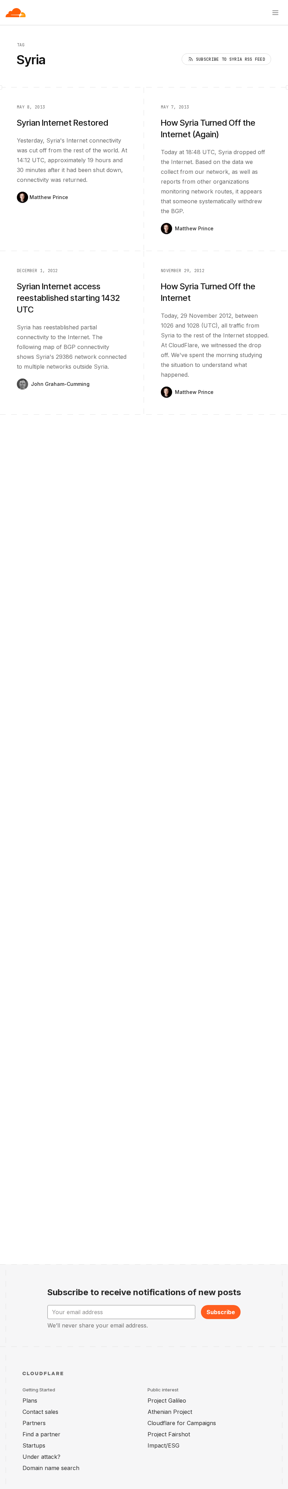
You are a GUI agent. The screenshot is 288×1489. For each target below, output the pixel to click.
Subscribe (221, 1312)
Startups (33, 1445)
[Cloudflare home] (16, 12)
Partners (34, 1423)
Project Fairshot (169, 1434)
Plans (29, 1400)
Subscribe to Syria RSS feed (230, 59)
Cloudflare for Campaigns (182, 1423)
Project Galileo (167, 1400)
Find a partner (41, 1434)
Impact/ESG (163, 1445)
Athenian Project (170, 1411)
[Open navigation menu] (275, 13)
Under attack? (41, 1456)
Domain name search (50, 1467)
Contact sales (40, 1411)
